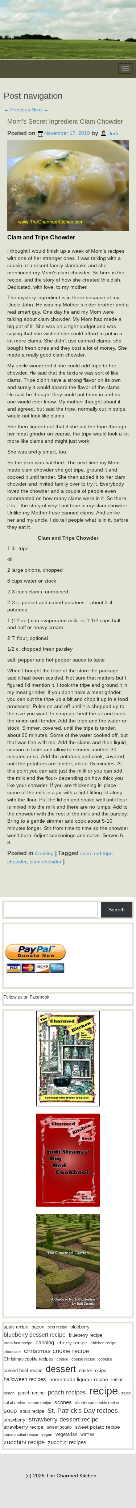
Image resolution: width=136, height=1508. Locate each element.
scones (63, 1402)
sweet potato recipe (97, 1427)
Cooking (44, 853)
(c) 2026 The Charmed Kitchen (60, 1475)
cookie (62, 1359)
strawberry (14, 1420)
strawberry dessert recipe (63, 1419)
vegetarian (66, 1434)
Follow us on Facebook (26, 997)
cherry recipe (72, 1342)
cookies (105, 1359)
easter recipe (92, 1370)
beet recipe (57, 1327)
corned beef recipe (23, 1370)
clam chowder (46, 861)
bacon (38, 1327)
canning (45, 1342)
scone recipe (39, 1403)
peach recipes (67, 1392)
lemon (117, 1379)
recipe (103, 1391)
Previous (17, 109)
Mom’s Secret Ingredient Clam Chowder (65, 121)
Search (116, 909)
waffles (87, 1434)
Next (40, 109)
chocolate (12, 1351)
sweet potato (59, 1427)
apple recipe (16, 1327)
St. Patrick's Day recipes (83, 1410)
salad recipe (14, 1403)
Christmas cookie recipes (28, 1359)
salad (126, 1393)
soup (10, 1410)
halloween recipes (25, 1379)
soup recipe (32, 1411)
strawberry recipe (24, 1427)
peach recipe (31, 1393)
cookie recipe (83, 1359)
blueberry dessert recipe (35, 1334)
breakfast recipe (18, 1343)
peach (9, 1393)
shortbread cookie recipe (97, 1403)
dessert (61, 1369)
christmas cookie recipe (56, 1350)
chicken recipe (103, 1343)
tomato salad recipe (21, 1434)
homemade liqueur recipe (78, 1379)
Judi (113, 133)
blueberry (80, 1327)
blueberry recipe (85, 1335)
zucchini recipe (24, 1442)
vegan (46, 1434)
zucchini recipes (67, 1442)
